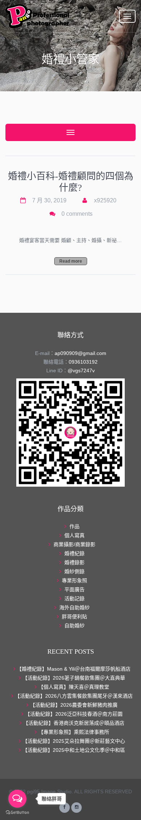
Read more (70, 261)
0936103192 (83, 362)
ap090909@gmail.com (80, 353)
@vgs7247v (81, 370)
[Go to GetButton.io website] (17, 812)
